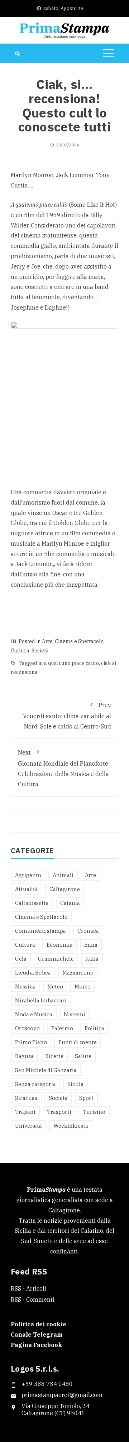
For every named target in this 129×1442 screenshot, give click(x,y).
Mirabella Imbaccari (41, 1000)
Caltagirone (64, 889)
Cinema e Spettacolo (79, 641)
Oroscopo (27, 1028)
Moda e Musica (33, 1014)
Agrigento (28, 875)
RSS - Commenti (32, 1299)
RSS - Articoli (28, 1288)
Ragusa (24, 1056)
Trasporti (59, 1111)
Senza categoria (35, 1084)
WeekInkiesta (70, 1125)
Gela (21, 958)
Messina (25, 986)
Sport (86, 1098)
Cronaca (88, 930)
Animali (63, 875)
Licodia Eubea (33, 972)
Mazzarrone (77, 972)
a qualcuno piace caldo (71, 663)
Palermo (62, 1028)
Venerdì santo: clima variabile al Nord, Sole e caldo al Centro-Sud (67, 715)
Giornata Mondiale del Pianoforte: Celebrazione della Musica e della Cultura (64, 768)
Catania (70, 903)
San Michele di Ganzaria (46, 1070)
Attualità (26, 889)
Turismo (94, 1111)
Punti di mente (77, 1042)
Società (40, 650)
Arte (47, 641)
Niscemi (74, 1014)
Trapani (25, 1111)
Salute (83, 1056)
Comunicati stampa (40, 930)
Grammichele (56, 958)
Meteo (55, 986)
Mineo (83, 986)
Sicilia (75, 1084)
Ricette (54, 1056)
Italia (92, 958)
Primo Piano (31, 1042)
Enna (90, 944)
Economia (60, 944)
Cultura (20, 650)
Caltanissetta (32, 903)
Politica (94, 1028)
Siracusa (26, 1098)
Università (28, 1125)
